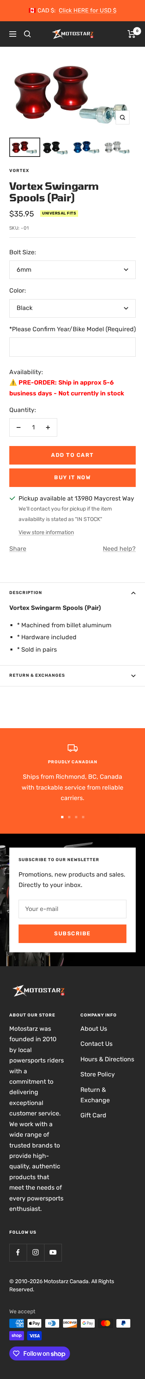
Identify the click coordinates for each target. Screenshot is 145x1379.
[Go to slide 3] (76, 817)
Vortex (19, 170)
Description (25, 592)
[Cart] (132, 34)
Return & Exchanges (37, 675)
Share (17, 548)
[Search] (27, 34)
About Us (93, 1028)
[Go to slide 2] (69, 817)
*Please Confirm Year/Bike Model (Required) (72, 329)
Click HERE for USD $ (87, 10)
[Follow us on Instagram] (35, 1252)
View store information (46, 532)
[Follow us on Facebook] (18, 1252)
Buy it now (72, 477)
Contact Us (96, 1043)
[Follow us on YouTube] (52, 1252)
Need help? (119, 548)
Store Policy (97, 1074)
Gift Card (93, 1115)
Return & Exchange (95, 1095)
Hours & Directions (107, 1059)
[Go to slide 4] (83, 817)
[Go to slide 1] (62, 817)
